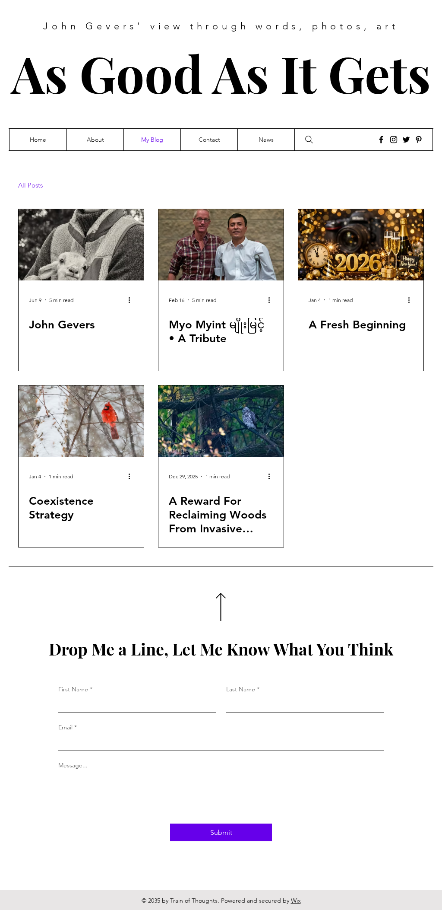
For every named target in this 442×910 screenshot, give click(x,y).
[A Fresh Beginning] (360, 244)
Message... (73, 765)
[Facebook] (381, 139)
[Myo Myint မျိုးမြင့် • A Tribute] (221, 244)
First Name (75, 689)
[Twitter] (406, 139)
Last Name (242, 689)
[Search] (309, 139)
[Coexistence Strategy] (81, 421)
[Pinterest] (418, 139)
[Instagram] (393, 139)
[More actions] (132, 300)
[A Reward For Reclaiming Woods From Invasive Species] (221, 421)
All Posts (30, 185)
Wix (296, 900)
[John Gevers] (81, 244)
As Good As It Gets (221, 72)
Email (67, 727)
